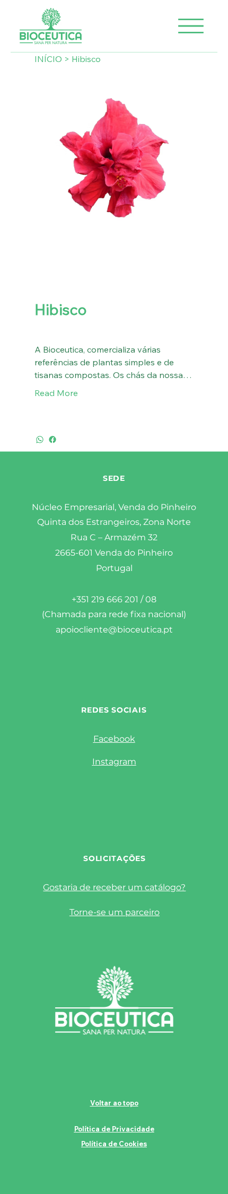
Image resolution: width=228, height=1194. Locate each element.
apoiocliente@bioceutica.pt (114, 630)
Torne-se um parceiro (114, 912)
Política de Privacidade (114, 1129)
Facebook (114, 739)
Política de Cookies (114, 1143)
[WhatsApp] (39, 439)
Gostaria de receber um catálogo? (114, 887)
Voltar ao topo (114, 1103)
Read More (56, 393)
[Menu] (191, 26)
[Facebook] (52, 439)
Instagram (114, 762)
